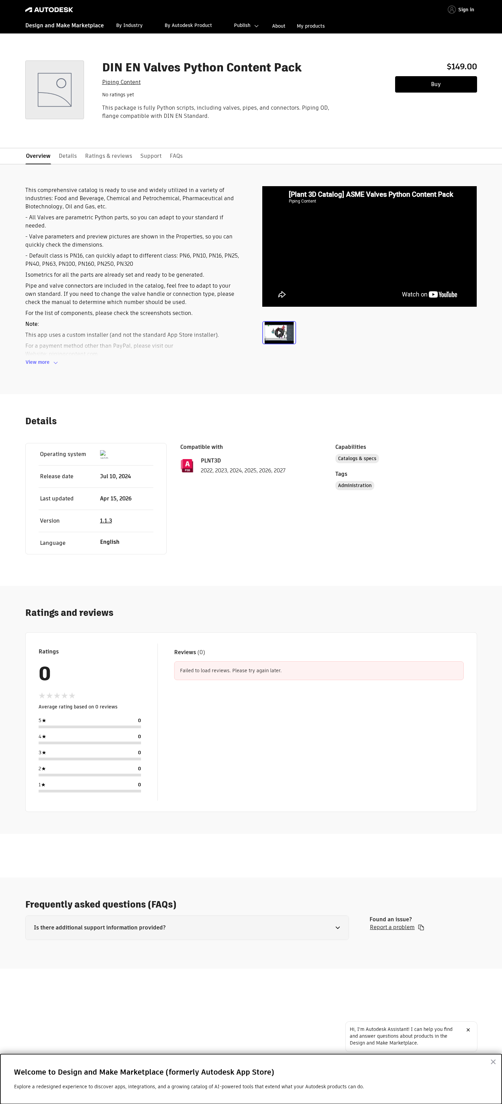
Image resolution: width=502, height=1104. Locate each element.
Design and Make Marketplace (64, 25)
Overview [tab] (38, 156)
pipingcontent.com (73, 354)
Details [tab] (68, 156)
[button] (187, 928)
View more (38, 362)
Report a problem (392, 927)
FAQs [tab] (176, 156)
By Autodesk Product (188, 25)
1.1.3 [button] (106, 521)
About (278, 26)
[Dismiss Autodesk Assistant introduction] (468, 1029)
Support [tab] (151, 156)
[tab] (279, 335)
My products (311, 26)
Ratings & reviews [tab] (108, 156)
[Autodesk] (49, 10)
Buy (436, 84)
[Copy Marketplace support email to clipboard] (421, 927)
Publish (242, 25)
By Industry (129, 25)
